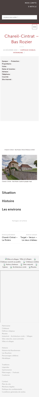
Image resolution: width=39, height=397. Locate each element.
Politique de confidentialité (12, 389)
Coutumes (6, 375)
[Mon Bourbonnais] (13, 6)
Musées (5, 334)
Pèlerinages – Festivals (10, 372)
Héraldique (6, 358)
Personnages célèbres (10, 356)
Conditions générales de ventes (13, 392)
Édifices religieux (8, 331)
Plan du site (6, 384)
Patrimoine (18, 52)
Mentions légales (8, 387)
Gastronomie (7, 370)
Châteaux (5, 328)
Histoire (5, 348)
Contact (5, 381)
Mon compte (31, 3)
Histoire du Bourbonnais (11, 350)
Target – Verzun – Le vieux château (28, 237)
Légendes (5, 367)
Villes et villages (8, 341)
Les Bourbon (6, 353)
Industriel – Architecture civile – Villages (17, 336)
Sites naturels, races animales (13, 339)
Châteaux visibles (27, 50)
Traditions (5, 365)
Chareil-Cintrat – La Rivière (10, 237)
